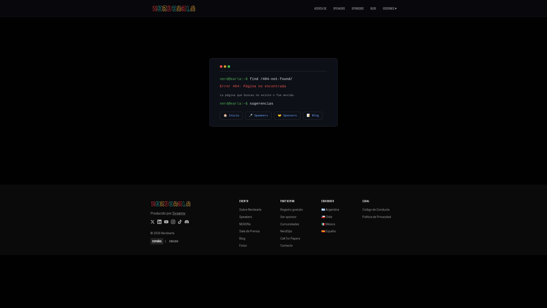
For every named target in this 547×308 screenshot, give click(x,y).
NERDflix (245, 224)
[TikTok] (180, 222)
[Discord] (187, 222)
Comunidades (289, 224)
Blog (373, 8)
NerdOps (286, 231)
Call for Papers (290, 238)
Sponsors (358, 8)
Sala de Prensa (249, 231)
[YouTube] (166, 222)
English (173, 241)
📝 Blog (313, 115)
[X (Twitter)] (152, 222)
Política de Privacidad (376, 217)
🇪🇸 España (328, 231)
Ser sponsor (288, 217)
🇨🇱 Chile (326, 217)
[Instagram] (173, 222)
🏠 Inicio (231, 115)
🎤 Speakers (258, 115)
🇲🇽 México (328, 224)
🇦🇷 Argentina (330, 209)
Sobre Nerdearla (250, 209)
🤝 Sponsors (287, 115)
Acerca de (320, 8)
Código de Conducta (376, 209)
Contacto (286, 245)
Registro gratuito (291, 209)
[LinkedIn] (159, 222)
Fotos (243, 245)
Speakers (339, 8)
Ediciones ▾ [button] (390, 8)
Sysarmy (178, 213)
